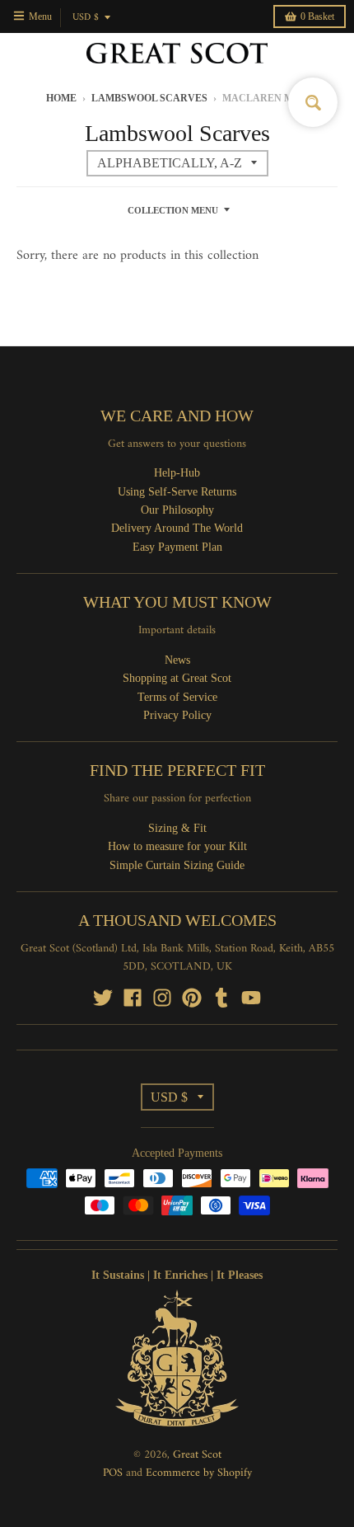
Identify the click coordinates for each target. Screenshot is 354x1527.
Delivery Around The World (177, 528)
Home (61, 98)
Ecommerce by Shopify (199, 1473)
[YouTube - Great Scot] (251, 998)
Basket (317, 16)
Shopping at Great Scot (177, 678)
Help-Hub (177, 473)
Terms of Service (177, 697)
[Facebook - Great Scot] (132, 998)
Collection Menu (173, 210)
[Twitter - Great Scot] (103, 998)
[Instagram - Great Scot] (162, 998)
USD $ (85, 17)
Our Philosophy (177, 510)
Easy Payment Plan (177, 547)
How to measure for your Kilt (177, 846)
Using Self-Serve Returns (177, 492)
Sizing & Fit (177, 828)
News (177, 660)
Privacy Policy (177, 715)
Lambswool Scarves (149, 98)
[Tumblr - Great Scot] (221, 998)
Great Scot (197, 1455)
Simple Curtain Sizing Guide (177, 865)
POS (113, 1473)
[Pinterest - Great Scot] (192, 998)
